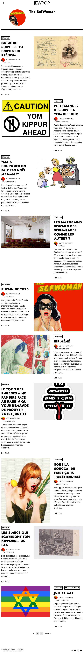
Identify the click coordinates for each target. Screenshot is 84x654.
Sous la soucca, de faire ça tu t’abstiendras (67, 470)
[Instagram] (78, 650)
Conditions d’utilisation (13, 651)
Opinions (6, 284)
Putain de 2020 (15, 289)
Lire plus (5, 94)
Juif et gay (64, 593)
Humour (5, 38)
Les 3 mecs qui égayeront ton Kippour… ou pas (15, 538)
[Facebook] (72, 650)
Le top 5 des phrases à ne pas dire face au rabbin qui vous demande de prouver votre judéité (15, 401)
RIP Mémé (62, 341)
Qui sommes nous (8, 649)
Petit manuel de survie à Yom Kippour (66, 110)
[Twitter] (75, 650)
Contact (20, 649)
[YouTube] (81, 650)
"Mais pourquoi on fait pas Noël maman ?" (13, 168)
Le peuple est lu (72, 588)
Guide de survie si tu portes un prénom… (12, 49)
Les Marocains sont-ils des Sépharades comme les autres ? (68, 230)
